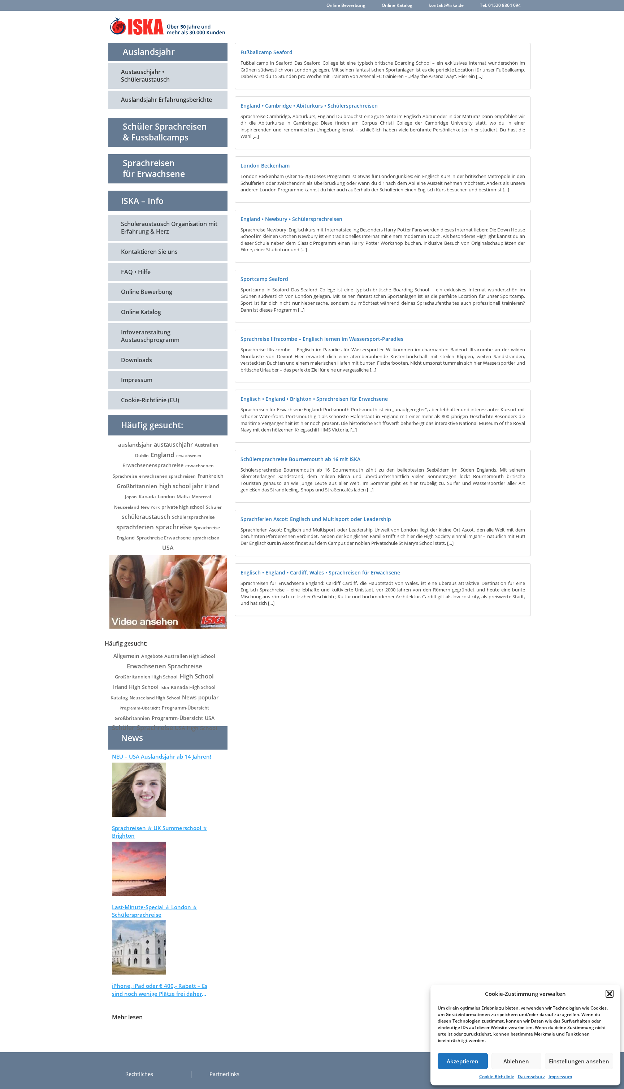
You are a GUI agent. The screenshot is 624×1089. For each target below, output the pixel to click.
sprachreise (174, 526)
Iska (164, 687)
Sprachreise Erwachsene (163, 537)
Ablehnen (516, 1061)
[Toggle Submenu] (215, 76)
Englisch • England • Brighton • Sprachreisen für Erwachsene (314, 398)
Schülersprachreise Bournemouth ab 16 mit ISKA (300, 459)
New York (150, 507)
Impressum (560, 1076)
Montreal (201, 496)
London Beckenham (265, 165)
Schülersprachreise (193, 517)
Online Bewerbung (345, 5)
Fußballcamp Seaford (266, 52)
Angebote (151, 656)
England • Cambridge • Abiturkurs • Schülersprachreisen (309, 105)
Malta (183, 497)
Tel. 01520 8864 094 (500, 5)
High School (196, 676)
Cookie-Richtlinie (496, 1076)
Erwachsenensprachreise (152, 465)
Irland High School (136, 687)
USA (168, 548)
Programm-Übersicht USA (183, 718)
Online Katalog (397, 5)
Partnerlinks (224, 1073)
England (162, 455)
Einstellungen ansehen (579, 1061)
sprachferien (135, 526)
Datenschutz (531, 1076)
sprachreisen (206, 538)
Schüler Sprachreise (142, 727)
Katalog (119, 697)
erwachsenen (188, 455)
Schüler (214, 507)
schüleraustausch (146, 516)
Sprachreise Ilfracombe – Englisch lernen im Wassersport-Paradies (321, 338)
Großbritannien (137, 486)
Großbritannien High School (146, 676)
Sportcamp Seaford (264, 278)
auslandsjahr (135, 444)
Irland (212, 486)
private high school (182, 507)
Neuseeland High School (155, 698)
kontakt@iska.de (446, 5)
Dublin (142, 455)
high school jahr (181, 486)
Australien (206, 445)
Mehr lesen (127, 1017)
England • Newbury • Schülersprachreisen (291, 219)
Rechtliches (139, 1073)
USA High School (196, 728)
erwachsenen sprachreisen (167, 476)
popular (208, 697)
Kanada (147, 496)
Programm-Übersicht (140, 708)
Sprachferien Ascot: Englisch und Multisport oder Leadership (315, 519)
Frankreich (211, 475)
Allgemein (126, 655)
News (189, 697)
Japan (131, 496)
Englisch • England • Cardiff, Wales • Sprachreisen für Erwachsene (320, 572)
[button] (609, 993)
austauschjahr (173, 444)
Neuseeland (126, 507)
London (166, 496)
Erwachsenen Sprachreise (164, 666)
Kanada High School (193, 687)
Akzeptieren (462, 1061)
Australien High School (189, 656)
